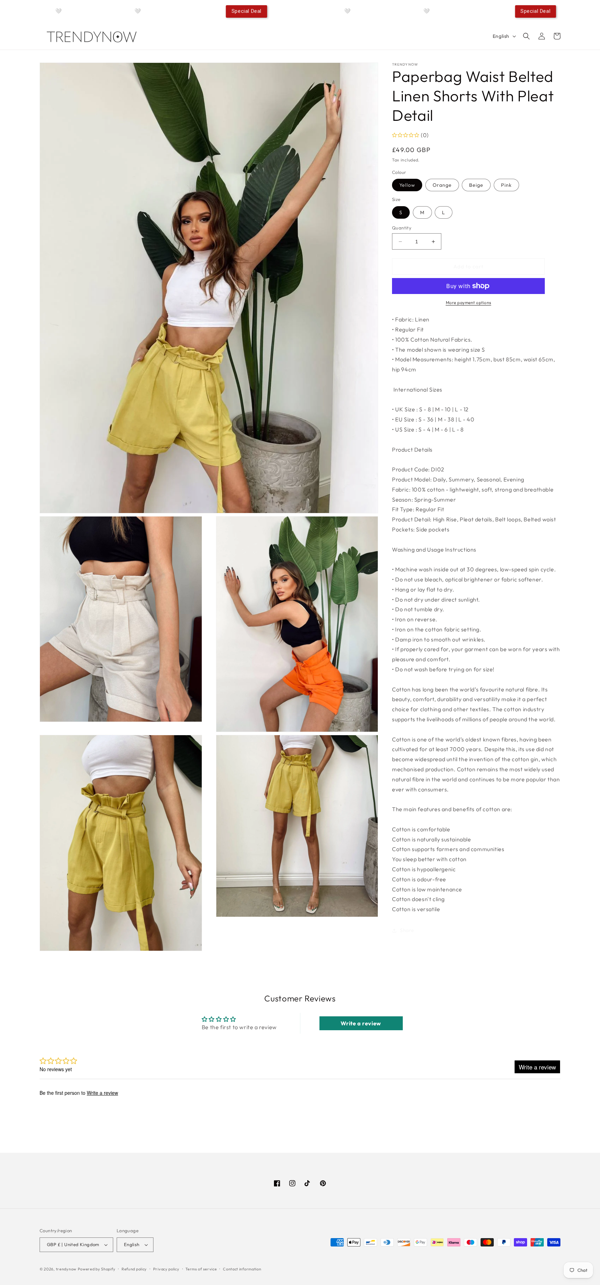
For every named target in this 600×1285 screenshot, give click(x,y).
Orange (442, 185)
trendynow (66, 1269)
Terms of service (201, 1269)
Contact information (242, 1269)
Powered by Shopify (97, 1269)
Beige (476, 185)
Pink (506, 185)
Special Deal (246, 11)
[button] (526, 36)
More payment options (468, 302)
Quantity (401, 227)
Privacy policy (166, 1269)
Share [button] (407, 930)
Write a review (361, 1023)
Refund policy (134, 1269)
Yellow (407, 185)
